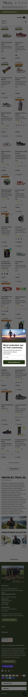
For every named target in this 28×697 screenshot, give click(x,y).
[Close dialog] (24, 331)
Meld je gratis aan (14, 362)
